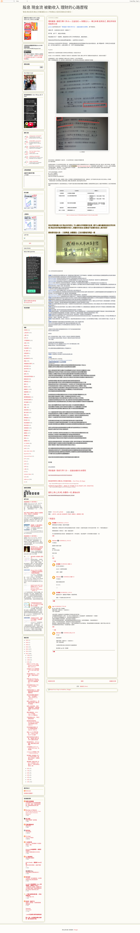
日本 (25, 338)
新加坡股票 (27, 422)
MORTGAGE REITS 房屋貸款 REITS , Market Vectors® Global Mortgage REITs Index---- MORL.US (37, 588)
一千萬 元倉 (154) (30, 896)
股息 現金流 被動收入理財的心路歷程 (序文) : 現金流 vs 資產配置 (33, 513)
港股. (25, 407)
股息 (60, 514)
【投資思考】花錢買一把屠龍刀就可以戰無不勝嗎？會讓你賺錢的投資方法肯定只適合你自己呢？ (33, 888)
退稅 (25, 374)
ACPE (25, 446)
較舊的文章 (113, 681)
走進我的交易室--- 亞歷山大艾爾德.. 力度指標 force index (36, 619)
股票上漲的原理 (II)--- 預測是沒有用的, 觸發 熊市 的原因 (33, 703)
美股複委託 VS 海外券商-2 (30, 501)
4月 (28, 777)
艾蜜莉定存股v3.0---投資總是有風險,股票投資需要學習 (33, 691)
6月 (28, 773)
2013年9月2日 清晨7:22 (68, 576)
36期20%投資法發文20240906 (33, 852)
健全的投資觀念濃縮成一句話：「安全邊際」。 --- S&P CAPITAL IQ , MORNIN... (33, 697)
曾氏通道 (26, 402)
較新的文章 (51, 681)
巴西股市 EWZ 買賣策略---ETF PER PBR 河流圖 (33, 670)
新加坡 (25, 420)
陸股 (25, 394)
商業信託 (26, 381)
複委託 (25, 433)
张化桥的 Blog (29, 871)
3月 (28, 779)
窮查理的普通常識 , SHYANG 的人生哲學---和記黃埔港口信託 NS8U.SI (33, 723)
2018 (27, 644)
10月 (28, 660)
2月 (28, 781)
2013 (27, 653)
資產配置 (26, 428)
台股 (25, 343)
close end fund (28, 456)
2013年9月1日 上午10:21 (65, 540)
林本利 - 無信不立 (30, 901)
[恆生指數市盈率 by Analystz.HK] (33, 302)
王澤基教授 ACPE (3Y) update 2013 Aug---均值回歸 (33, 748)
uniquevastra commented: (35, 135)
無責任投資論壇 (30, 801)
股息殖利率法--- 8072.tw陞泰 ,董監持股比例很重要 (33, 743)
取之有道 (28, 818)
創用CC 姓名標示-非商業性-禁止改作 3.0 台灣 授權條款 (33, 57)
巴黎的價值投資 (30, 824)
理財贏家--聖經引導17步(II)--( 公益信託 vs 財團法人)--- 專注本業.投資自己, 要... (33, 763)
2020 (27, 640)
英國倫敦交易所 (28, 363)
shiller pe (26, 479)
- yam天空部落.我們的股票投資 (33, 914)
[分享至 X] (70, 512)
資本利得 (26, 425)
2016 (27, 647)
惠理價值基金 (27, 397)
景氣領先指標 (27, 399)
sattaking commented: (34, 156)
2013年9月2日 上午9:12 (66, 592)
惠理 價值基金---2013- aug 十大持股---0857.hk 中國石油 (32, 714)
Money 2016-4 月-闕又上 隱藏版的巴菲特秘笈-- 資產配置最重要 (37, 572)
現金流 (69, 514)
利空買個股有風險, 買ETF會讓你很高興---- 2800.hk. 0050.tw (33, 729)
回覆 (53, 535)
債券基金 (26, 417)
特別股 (25, 371)
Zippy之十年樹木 (30, 837)
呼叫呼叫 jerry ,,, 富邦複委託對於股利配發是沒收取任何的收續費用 (37, 548)
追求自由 (28, 830)
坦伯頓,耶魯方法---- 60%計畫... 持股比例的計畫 (33, 675)
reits (25, 476)
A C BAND (26, 443)
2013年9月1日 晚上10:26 (69, 632)
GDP (25, 464)
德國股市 (26, 430)
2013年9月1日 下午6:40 (60, 606)
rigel (53, 606)
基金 (25, 384)
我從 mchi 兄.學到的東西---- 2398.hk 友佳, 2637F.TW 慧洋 (32, 733)
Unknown (54, 540)
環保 (83, 514)
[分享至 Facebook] (72, 512)
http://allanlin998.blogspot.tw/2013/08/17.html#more (60, 475)
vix (24, 482)
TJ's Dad (28, 836)
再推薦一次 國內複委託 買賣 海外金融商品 (36, 525)
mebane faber (27, 474)
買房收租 (26, 410)
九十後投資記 (29, 856)
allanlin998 (28, 55)
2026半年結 (28, 831)
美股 (25, 361)
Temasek (28, 908)
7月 (28, 770)
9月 (28, 662)
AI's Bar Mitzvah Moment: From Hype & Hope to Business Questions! (33, 813)
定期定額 (26, 353)
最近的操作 (28, 825)
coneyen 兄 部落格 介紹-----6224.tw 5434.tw (33, 752)
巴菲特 (25, 330)
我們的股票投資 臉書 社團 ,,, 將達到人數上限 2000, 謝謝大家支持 (33, 738)
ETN (25, 461)
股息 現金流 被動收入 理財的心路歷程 (55, 7)
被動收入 (74, 514)
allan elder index (28, 451)
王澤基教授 (27, 340)
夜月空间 (28, 877)
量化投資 (26, 412)
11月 (28, 657)
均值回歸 (26, 348)
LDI (25, 471)
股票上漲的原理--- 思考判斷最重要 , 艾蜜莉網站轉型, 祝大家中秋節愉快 (33, 708)
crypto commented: (33, 161)
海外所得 (26, 368)
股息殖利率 (64, 514)
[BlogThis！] (69, 512)
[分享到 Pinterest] (73, 512)
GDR (25, 466)
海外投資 (26, 366)
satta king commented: (34, 146)
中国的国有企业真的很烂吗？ (32, 872)
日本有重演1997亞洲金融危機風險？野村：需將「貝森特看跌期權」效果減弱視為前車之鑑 (33, 804)
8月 (28, 768)
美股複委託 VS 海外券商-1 (30, 536)
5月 (28, 775)
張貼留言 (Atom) (84, 686)
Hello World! (28, 910)
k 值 (25, 469)
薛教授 (25, 440)
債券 (25, 415)
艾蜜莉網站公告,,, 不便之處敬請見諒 (33, 718)
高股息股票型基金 (28, 376)
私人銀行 (26, 350)
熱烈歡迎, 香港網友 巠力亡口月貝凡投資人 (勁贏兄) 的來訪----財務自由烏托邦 (33, 757)
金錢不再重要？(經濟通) (31, 820)
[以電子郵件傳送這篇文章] (67, 512)
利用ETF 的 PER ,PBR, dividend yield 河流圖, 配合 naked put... (33, 665)
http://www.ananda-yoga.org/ (83, 166)
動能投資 (26, 379)
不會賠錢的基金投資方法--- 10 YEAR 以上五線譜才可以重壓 (37, 604)
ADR (25, 448)
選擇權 (25, 435)
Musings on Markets (31, 810)
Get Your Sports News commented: (34, 152)
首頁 (82, 681)
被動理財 (79, 514)
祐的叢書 (54, 522)
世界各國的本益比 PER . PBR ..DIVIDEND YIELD (33, 686)
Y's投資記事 (29, 842)
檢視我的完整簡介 (28, 793)
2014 (27, 651)
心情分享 (54, 514)
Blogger (76, 929)
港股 (25, 404)
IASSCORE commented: (35, 141)
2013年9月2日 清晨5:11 (66, 564)
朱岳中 (25, 345)
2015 (27, 649)
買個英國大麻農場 (30, 858)
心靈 (58, 514)
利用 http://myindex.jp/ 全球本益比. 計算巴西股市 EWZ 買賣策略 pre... (33, 680)
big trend (26, 453)
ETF (25, 458)
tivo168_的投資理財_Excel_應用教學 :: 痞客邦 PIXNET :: (33, 885)
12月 (28, 655)
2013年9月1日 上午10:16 (62, 522)
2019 (27, 642)
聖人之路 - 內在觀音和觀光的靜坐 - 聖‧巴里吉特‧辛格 (33, 918)
